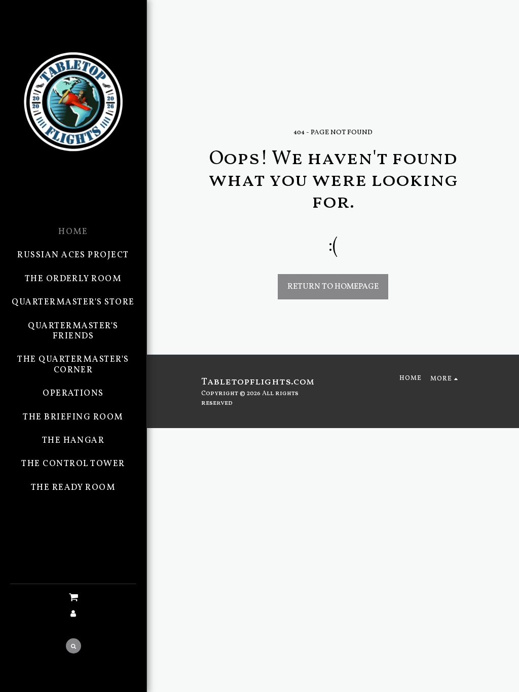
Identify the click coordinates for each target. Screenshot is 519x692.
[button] (73, 598)
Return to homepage (333, 286)
